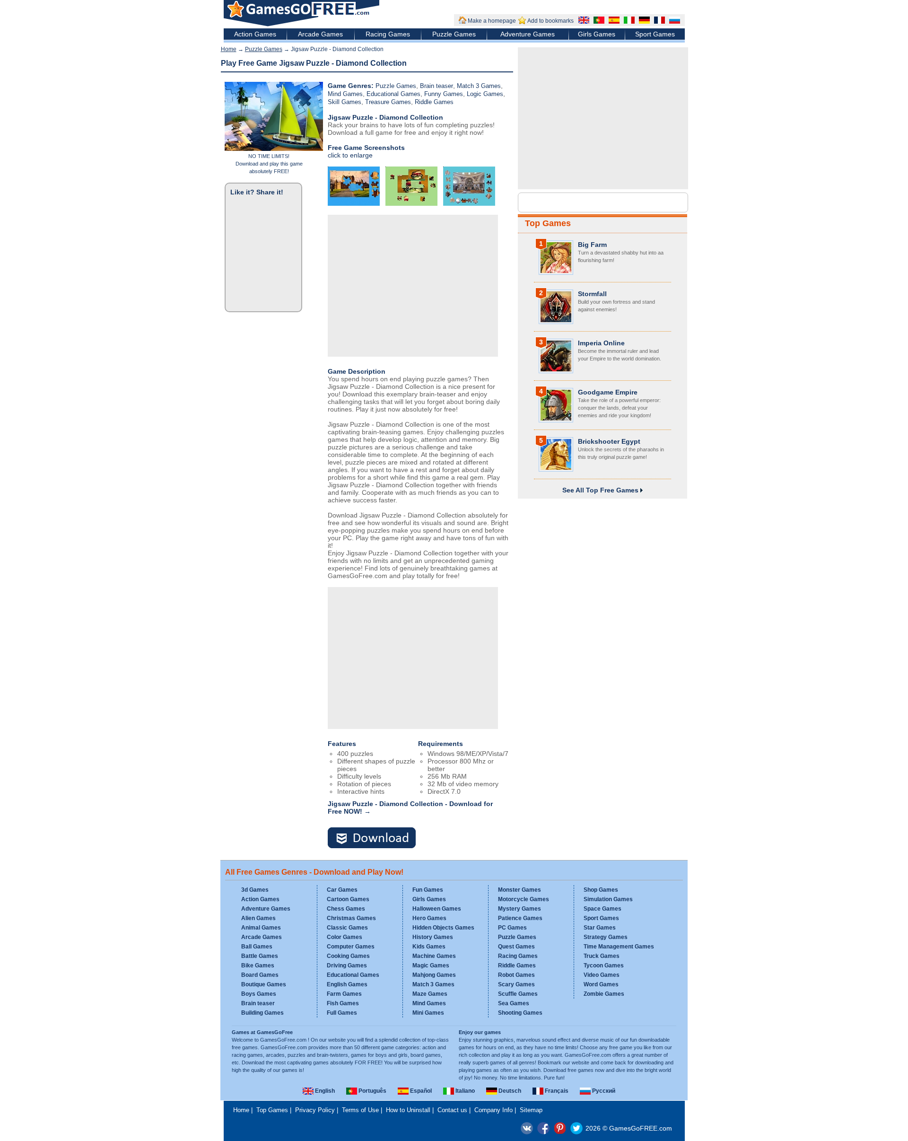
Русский (603, 1091)
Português (371, 1091)
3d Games (255, 889)
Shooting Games (520, 1012)
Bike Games (257, 965)
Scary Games (516, 984)
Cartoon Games (348, 899)
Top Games (548, 223)
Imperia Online (601, 343)
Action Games (255, 34)
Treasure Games (388, 101)
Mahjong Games (434, 975)
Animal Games (261, 927)
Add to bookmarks (550, 21)
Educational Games (393, 93)
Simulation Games (608, 899)
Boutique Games (263, 984)
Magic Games (430, 965)
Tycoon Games (604, 965)
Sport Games (655, 34)
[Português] (597, 21)
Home (228, 49)
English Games (347, 984)
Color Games (344, 937)
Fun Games (427, 889)
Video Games (602, 975)
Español (420, 1091)
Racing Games (388, 34)
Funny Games (443, 93)
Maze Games (429, 994)
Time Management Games (619, 946)
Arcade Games (320, 34)
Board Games (260, 975)
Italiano (464, 1091)
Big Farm (592, 244)
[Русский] (673, 21)
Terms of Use (360, 1110)
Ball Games (256, 946)
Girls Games (596, 34)
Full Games (342, 1012)
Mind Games (345, 93)
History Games (432, 937)
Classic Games (347, 927)
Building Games (262, 1012)
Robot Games (516, 975)
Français (555, 1091)
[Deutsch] (643, 21)
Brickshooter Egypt (609, 441)
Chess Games (346, 908)
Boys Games (258, 994)
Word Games (601, 984)
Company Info (493, 1110)
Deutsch (509, 1091)
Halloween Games (436, 908)
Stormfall (592, 294)
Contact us (452, 1110)
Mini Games (428, 1012)
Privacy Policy (315, 1110)
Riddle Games (434, 101)
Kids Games (428, 946)
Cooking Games (348, 956)
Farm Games (344, 994)
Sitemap (531, 1110)
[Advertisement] (412, 285)
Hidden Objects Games (443, 927)
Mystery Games (519, 908)
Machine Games (434, 956)
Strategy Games (606, 937)
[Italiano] (628, 21)
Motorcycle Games (523, 899)
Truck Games (602, 956)
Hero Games (429, 918)
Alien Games (258, 918)
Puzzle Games (454, 34)
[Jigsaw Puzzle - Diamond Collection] (377, 838)
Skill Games (344, 101)
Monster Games (519, 889)
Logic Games (485, 93)
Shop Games (601, 889)
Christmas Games (351, 918)
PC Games (512, 927)
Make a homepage (492, 21)
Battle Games (259, 956)
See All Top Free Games (601, 490)
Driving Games (347, 965)
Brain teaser (436, 85)
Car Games (342, 889)
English (324, 1091)
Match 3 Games (479, 85)
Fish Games (343, 1003)
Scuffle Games (518, 994)
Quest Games (516, 946)
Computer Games (351, 946)
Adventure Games (527, 34)
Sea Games (513, 1003)
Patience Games (520, 918)
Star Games (600, 927)
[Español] (613, 21)
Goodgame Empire (607, 392)
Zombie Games (604, 994)
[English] (582, 21)
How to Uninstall (408, 1110)
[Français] (658, 21)
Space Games (602, 908)
